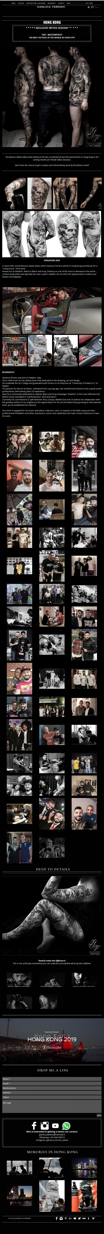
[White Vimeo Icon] (93, 1218)
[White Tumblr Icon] (88, 1218)
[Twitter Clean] (79, 1218)
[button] (89, 7)
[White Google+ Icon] (70, 1218)
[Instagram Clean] (61, 1218)
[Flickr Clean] (84, 1218)
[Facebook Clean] (56, 1218)
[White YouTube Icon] (74, 1218)
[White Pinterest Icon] (65, 1218)
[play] (97, 953)
